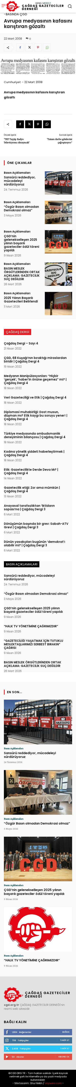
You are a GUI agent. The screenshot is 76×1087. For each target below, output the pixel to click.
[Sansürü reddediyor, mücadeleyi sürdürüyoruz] (58, 183)
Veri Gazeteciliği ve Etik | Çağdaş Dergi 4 (35, 397)
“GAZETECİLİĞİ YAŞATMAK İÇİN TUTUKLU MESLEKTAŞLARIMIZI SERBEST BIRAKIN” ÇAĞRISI (33, 644)
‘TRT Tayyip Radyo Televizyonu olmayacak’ (17, 140)
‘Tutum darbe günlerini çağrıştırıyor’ (59, 140)
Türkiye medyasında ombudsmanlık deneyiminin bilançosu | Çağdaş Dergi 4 (34, 435)
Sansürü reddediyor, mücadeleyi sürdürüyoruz (19, 180)
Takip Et (64, 1040)
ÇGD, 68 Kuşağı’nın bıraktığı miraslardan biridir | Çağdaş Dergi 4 (35, 359)
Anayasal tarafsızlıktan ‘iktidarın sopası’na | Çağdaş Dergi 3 (29, 507)
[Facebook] (20, 47)
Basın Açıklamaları (17, 172)
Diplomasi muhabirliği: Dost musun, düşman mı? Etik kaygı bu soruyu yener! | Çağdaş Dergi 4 (35, 415)
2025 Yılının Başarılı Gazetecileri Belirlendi (21, 299)
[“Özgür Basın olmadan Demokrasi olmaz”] (58, 212)
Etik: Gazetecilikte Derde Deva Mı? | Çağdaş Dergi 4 (31, 471)
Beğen (65, 1031)
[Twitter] (29, 47)
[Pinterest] (38, 47)
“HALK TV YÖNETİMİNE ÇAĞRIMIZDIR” (31, 626)
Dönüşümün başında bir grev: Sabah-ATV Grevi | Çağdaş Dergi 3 (36, 525)
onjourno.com (53, 1083)
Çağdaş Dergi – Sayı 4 (21, 343)
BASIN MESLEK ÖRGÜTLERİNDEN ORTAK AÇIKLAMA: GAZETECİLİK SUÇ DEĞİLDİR (22, 273)
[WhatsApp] (47, 47)
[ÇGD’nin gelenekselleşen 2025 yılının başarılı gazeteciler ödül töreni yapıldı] (58, 241)
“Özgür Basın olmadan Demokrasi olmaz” (21, 208)
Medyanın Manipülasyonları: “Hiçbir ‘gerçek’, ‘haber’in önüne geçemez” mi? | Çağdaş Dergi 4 (35, 379)
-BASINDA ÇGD (15, 14)
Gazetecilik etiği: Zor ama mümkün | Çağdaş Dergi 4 (32, 489)
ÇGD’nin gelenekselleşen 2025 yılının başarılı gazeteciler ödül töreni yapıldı (21, 243)
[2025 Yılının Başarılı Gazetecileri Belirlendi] (58, 303)
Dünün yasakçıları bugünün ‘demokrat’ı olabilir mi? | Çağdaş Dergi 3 (34, 543)
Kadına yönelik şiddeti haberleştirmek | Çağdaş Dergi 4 (34, 453)
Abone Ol (63, 1056)
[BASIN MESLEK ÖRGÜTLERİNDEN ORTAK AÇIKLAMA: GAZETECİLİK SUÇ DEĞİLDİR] (58, 274)
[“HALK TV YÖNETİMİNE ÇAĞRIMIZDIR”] (38, 929)
